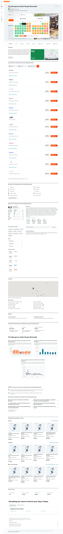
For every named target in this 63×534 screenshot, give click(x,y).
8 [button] (20, 26)
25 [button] (27, 30)
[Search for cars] (1, 9)
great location (11, 229)
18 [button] (27, 28)
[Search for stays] (1, 7)
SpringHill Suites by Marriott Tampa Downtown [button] (27, 433)
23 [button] (22, 30)
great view (10, 233)
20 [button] (15, 30)
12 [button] (35, 28)
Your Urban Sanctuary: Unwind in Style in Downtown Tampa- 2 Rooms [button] (14, 477)
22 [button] (20, 30)
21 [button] (40, 30)
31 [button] (47, 33)
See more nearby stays (54, 420)
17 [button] (47, 28)
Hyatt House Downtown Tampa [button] (38, 476)
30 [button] (22, 33)
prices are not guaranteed (27, 519)
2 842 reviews (16, 9)
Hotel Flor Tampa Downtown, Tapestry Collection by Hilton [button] (51, 433)
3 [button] (47, 23)
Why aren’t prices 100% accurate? (15, 525)
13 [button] (15, 28)
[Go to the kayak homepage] (7, 1)
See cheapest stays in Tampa (53, 442)
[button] (2, 1)
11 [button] (27, 26)
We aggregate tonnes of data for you (15, 524)
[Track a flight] (1, 13)
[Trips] (1, 16)
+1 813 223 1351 (10, 11)
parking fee (10, 235)
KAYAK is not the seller (13, 522)
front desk (14, 231)
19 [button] (35, 30)
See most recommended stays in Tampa (51, 464)
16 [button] (22, 28)
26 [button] (29, 30)
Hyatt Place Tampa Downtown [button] (51, 476)
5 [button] (35, 26)
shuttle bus (10, 231)
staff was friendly (16, 229)
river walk (20, 233)
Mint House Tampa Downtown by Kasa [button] (14, 456)
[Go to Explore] (1, 11)
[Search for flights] (1, 4)
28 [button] (18, 33)
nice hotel (21, 229)
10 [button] (25, 26)
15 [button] (20, 28)
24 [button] (25, 30)
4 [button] (27, 23)
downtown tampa (15, 233)
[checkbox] (13, 252)
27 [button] (15, 33)
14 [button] (40, 28)
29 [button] (20, 33)
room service (19, 231)
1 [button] (20, 23)
